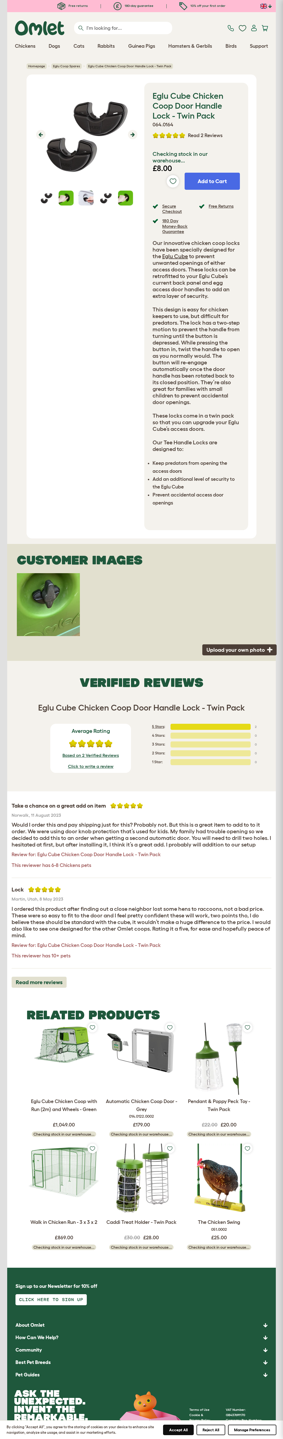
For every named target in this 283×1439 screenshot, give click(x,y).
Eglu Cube (175, 256)
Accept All (178, 1430)
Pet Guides (27, 1374)
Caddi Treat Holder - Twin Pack (141, 1222)
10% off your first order (208, 5)
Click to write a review (91, 766)
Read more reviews (39, 982)
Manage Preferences (252, 1430)
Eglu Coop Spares (66, 66)
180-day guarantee (138, 5)
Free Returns (221, 206)
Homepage (36, 66)
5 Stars (158, 726)
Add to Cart (212, 181)
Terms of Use (199, 1409)
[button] (40, 135)
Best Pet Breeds (33, 1362)
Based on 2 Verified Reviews (90, 755)
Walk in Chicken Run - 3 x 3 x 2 (63, 1222)
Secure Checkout (172, 209)
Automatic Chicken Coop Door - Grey (141, 1109)
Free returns (78, 5)
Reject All (211, 1430)
